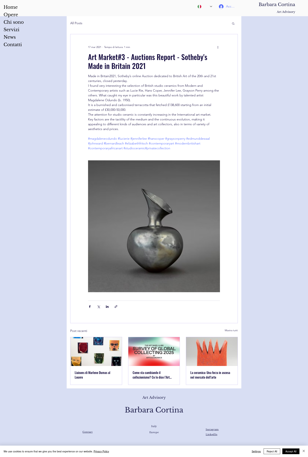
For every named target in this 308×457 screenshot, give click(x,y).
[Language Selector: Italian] (205, 6)
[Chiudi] (304, 451)
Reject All (272, 451)
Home (11, 7)
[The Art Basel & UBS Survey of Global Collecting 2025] (154, 351)
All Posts (76, 23)
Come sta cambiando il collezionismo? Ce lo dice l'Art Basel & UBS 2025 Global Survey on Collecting (153, 374)
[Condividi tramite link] (116, 306)
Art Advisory (286, 12)
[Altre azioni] (218, 47)
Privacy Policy (101, 451)
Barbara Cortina (277, 4)
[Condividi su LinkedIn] (107, 306)
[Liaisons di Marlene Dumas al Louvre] (96, 351)
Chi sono (14, 22)
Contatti (13, 44)
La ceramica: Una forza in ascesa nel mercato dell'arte (210, 374)
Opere (11, 14)
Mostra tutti (231, 330)
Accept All (290, 451)
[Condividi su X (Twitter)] (98, 306)
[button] (233, 23)
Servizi (11, 29)
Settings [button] (256, 451)
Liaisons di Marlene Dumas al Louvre (92, 374)
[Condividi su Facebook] (89, 306)
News (10, 37)
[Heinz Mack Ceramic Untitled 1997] (212, 351)
